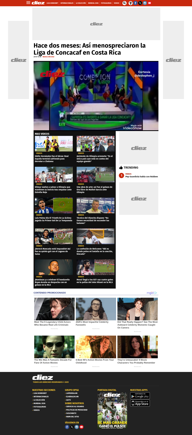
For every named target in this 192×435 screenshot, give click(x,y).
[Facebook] (67, 427)
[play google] (145, 395)
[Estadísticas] (131, 2)
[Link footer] (42, 377)
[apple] (145, 403)
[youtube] (81, 427)
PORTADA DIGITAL (107, 390)
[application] (96, 96)
